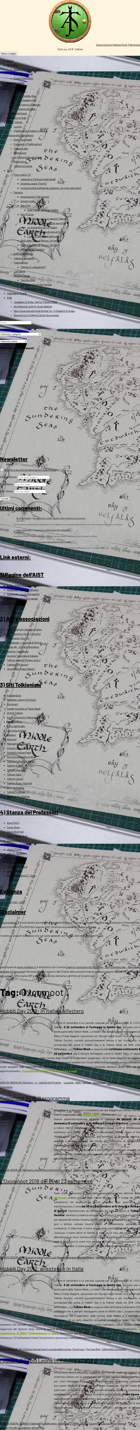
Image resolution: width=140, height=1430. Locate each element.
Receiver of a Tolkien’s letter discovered (36, 315)
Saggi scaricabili (23, 139)
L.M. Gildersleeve (16, 862)
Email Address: (8, 476)
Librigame (19, 271)
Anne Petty (13, 822)
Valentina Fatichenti (103, 1170)
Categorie (5, 329)
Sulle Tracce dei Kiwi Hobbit (43, 209)
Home (10, 60)
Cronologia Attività (24, 108)
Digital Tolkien (15, 712)
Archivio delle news (46, 1423)
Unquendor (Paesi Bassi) (20, 668)
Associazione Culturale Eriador (24, 629)
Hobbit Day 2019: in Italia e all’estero (42, 1010)
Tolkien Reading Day (25, 100)
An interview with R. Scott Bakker (33, 306)
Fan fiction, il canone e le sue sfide (46, 223)
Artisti (61, 1423)
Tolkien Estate (15, 765)
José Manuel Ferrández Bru (65, 1257)
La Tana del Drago (17, 113)
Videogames (21, 262)
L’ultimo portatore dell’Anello (43, 236)
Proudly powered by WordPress (26, 1427)
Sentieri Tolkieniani (18, 651)
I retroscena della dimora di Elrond (46, 231)
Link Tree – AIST (16, 603)
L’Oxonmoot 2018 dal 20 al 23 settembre (46, 1181)
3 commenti (119, 1257)
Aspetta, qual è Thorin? (33, 183)
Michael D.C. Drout (17, 866)
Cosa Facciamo (15, 82)
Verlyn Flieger (14, 871)
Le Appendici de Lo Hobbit (42, 227)
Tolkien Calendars (23, 258)
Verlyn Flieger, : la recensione (59, 518)
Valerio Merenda (24, 530)
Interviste (19, 161)
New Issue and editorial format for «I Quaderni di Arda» (44, 310)
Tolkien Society (91, 1114)
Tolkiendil (107, 1349)
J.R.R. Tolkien (15, 122)
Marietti (11, 739)
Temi (9, 170)
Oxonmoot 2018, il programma (35, 1098)
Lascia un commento (113, 1423)
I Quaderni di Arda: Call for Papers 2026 (35, 302)
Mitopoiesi (20, 91)
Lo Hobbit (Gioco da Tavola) (36, 284)
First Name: (7, 484)
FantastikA (20, 86)
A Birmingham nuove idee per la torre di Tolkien (48, 542)
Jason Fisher (14, 849)
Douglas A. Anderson (18, 844)
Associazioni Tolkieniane (34, 196)
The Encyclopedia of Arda (21, 756)
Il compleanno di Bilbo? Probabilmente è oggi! (49, 1071)
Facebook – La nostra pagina (23, 594)
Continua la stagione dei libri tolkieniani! (52, 530)
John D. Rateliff (16, 853)
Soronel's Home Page (19, 752)
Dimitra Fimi (14, 840)
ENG (9, 297)
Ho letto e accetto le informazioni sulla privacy (30, 469)
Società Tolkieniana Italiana (22, 655)
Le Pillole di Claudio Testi (28, 157)
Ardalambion (14, 695)
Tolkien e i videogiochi (33, 267)
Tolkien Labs (21, 148)
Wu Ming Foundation (18, 796)
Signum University (17, 748)
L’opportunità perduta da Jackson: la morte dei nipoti (50, 188)
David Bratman (15, 831)
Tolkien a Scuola (23, 166)
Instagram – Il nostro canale (22, 598)
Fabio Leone (72, 1423)
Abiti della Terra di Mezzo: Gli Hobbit (40, 240)
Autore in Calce (35, 1082)
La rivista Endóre (16, 730)
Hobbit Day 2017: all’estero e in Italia (41, 1268)
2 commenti (119, 1349)
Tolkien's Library (16, 792)
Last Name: (7, 491)
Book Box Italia (23, 518)
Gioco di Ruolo (22, 275)
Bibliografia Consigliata (20, 135)
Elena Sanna (32, 1349)
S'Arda (124, 1082)
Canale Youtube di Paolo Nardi (24, 708)
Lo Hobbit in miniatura (33, 289)
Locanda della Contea (77, 1082)
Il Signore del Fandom (32, 249)
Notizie (47, 1170)
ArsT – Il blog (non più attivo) (23, 585)
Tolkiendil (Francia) (17, 664)
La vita (18, 126)
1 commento (121, 1170)
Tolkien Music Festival (19, 783)
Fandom (18, 192)
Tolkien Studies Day (25, 95)
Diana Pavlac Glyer (17, 836)
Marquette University (19, 743)
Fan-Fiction (27, 214)
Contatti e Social (23, 73)
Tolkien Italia (14, 774)
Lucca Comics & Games (27, 104)
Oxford (55, 1170)
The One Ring (27, 280)
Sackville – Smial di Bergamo (23, 646)
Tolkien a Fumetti (23, 253)
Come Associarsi (23, 78)
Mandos (11, 734)
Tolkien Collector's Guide (20, 761)
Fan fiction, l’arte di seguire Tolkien (46, 218)
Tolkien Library (15, 778)
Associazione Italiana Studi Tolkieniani (118, 44)
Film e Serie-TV (22, 174)
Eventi (48, 1082)
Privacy (4, 1427)
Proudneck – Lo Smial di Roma (24, 642)
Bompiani (12, 704)
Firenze (56, 1082)
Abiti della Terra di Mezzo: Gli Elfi (38, 245)
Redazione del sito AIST (27, 69)
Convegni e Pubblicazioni (28, 144)
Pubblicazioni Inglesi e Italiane (31, 130)
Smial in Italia (28, 201)
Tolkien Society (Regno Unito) (23, 660)
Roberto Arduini (34, 1170)
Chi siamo (12, 65)
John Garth (13, 858)
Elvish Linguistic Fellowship (23, 717)
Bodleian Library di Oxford (21, 699)
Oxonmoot (99, 1082)
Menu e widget (8, 53)
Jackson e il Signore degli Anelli (38, 179)
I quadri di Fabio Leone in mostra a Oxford (48, 1360)
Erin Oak (30, 1423)
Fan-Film (25, 205)
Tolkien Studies (15, 787)
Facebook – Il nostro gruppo (22, 589)
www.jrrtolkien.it (9, 922)
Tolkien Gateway (16, 770)
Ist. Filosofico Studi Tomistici (24, 633)
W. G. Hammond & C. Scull (21, 875)
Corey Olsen (13, 827)
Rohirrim (113, 1082)
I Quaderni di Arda (16, 117)
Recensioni (20, 152)
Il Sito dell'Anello (16, 726)
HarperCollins (14, 721)
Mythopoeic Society (18, 638)
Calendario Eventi (17, 293)
